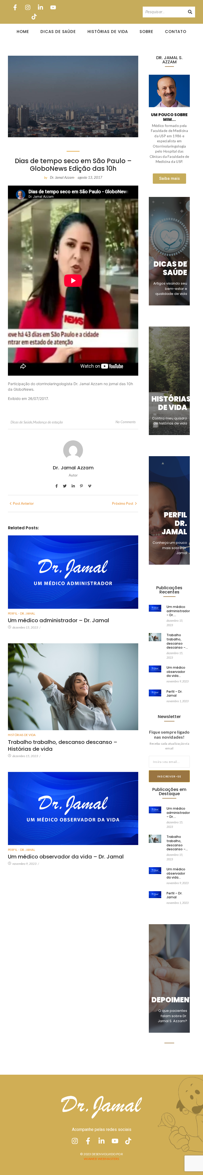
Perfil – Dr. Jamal (174, 694)
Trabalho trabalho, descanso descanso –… (177, 641)
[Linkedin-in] (40, 7)
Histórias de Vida (107, 31)
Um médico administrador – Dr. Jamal (58, 620)
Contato (175, 31)
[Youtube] (53, 7)
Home (23, 31)
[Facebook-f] (15, 7)
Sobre (146, 31)
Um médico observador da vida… (176, 672)
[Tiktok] (34, 16)
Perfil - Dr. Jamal (21, 613)
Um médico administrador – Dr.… (178, 611)
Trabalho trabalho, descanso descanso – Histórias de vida (62, 745)
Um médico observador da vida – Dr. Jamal (66, 856)
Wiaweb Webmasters (101, 1159)
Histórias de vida (22, 735)
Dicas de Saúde (58, 31)
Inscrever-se (169, 776)
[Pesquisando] (190, 12)
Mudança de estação (48, 422)
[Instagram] (28, 7)
